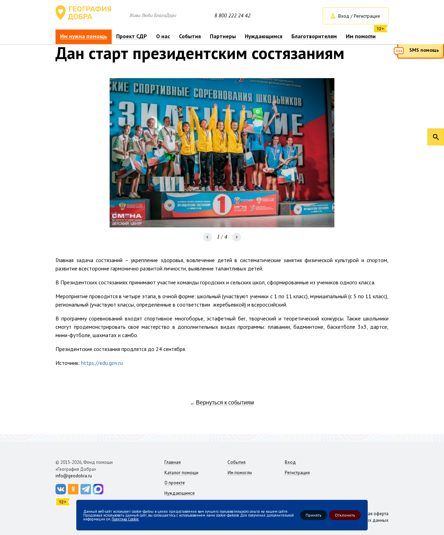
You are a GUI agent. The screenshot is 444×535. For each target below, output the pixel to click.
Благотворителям (314, 36)
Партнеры (223, 36)
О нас (163, 36)
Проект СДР (131, 36)
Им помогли (361, 36)
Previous (207, 237)
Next (236, 237)
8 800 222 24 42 (232, 15)
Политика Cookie (125, 518)
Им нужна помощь (83, 36)
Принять (314, 515)
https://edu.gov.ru (102, 362)
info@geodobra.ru (74, 476)
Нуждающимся (263, 36)
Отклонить (345, 515)
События (190, 36)
